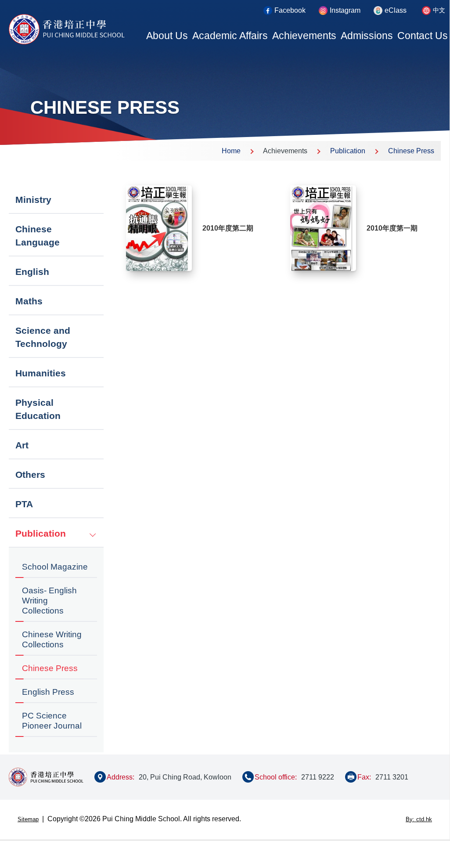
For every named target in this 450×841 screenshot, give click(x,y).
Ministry (33, 200)
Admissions (367, 35)
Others (30, 474)
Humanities (40, 373)
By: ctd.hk (419, 819)
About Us (167, 35)
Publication (347, 151)
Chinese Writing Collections (52, 639)
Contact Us (422, 35)
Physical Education (38, 409)
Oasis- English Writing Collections (49, 600)
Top (427, 802)
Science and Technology (42, 337)
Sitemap (28, 819)
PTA (24, 504)
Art (22, 445)
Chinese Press (411, 151)
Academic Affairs (230, 35)
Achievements (304, 35)
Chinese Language (37, 235)
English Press (48, 692)
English (32, 272)
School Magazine (55, 566)
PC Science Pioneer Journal (52, 720)
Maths (29, 301)
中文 (439, 10)
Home (231, 151)
